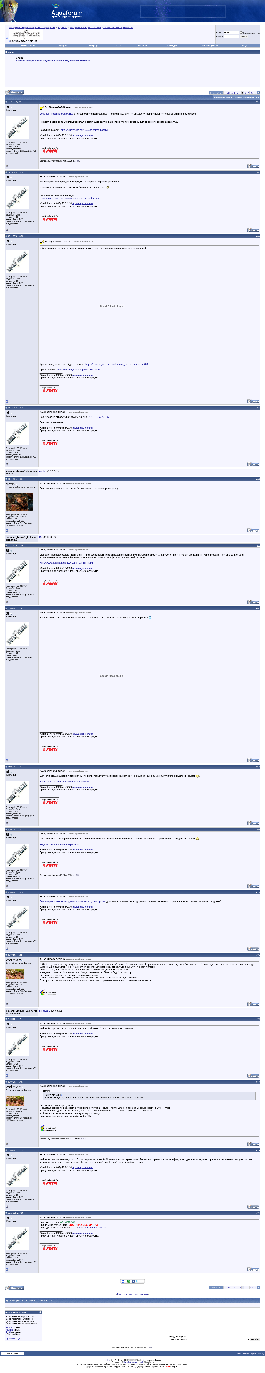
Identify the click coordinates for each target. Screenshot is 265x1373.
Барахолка (62, 27)
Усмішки (9, 1330)
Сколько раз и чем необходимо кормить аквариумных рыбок (73, 901)
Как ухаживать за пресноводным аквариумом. (65, 781)
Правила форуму (14, 1339)
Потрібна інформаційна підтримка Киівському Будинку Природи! (53, 60)
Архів (253, 1354)
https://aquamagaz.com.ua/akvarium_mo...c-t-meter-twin (69, 198)
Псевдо (219, 32)
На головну (243, 1354)
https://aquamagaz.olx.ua (92, 1227)
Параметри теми (222, 97)
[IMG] (8, 1332)
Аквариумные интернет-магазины (85, 27)
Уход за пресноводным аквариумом (59, 844)
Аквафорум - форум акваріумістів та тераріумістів (32, 27)
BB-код (9, 1328)
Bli (40, 537)
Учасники (142, 46)
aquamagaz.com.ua (82, 135)
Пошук (244, 46)
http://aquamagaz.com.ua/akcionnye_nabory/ (84, 130)
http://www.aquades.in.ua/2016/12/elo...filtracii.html (66, 562)
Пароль (219, 36)
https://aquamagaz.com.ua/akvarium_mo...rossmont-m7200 (116, 364)
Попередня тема (124, 1294)
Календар (172, 46)
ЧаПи (118, 46)
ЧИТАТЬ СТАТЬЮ (99, 417)
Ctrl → (253, 93)
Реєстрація (93, 46)
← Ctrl (227, 93)
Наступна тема (141, 1294)
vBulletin (107, 1360)
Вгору (261, 1354)
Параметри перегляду (246, 97)
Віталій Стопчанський (133, 1362)
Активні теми (25, 46)
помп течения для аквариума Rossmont (78, 369)
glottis (42, 471)
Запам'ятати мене (251, 33)
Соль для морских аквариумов (56, 113)
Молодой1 (44, 1010)
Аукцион (63, 46)
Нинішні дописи (210, 46)
